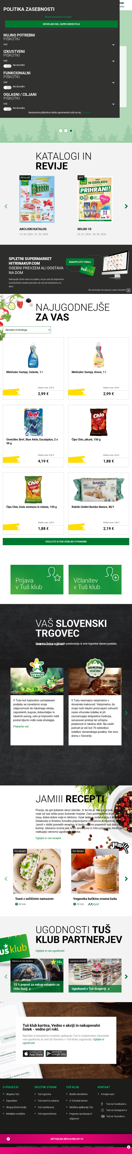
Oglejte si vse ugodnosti (50, 950)
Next (126, 204)
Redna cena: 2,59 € (111, 522)
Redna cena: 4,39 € (46, 388)
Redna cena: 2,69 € (111, 455)
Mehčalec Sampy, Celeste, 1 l (24, 372)
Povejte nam (107, 1094)
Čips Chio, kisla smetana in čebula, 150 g (31, 507)
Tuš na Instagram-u (116, 1110)
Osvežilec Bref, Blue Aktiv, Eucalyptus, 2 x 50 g (32, 441)
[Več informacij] (37, 580)
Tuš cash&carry (46, 1107)
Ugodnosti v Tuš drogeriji (89, 988)
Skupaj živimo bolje (16, 1107)
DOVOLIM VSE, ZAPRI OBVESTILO (61, 24)
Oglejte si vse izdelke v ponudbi (66, 541)
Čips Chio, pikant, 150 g (86, 439)
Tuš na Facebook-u (116, 1104)
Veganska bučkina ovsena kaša (95, 898)
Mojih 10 (84, 229)
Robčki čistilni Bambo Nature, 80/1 (93, 507)
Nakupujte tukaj (80, 262)
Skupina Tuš (12, 1094)
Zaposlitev (11, 1100)
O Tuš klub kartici (78, 1100)
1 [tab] (61, 131)
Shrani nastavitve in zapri (58, 16)
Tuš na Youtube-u (115, 1116)
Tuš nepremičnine (47, 1113)
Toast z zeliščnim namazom (34, 898)
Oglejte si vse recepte (48, 838)
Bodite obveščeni (78, 1094)
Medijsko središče (15, 1113)
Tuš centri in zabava (48, 1100)
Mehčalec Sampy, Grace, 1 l (89, 372)
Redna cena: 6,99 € (46, 455)
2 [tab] (66, 131)
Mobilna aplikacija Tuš (81, 1107)
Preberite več (21, 726)
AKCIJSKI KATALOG (33, 229)
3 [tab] (71, 131)
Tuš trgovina (44, 1094)
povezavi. (86, 112)
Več (5, 44)
